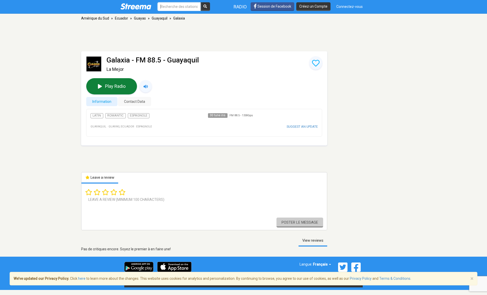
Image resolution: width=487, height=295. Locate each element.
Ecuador (121, 18)
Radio (240, 6)
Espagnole (138, 115)
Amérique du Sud (95, 18)
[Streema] (135, 6)
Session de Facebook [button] (274, 6)
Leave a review (102, 177)
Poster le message (300, 222)
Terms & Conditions (394, 278)
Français (320, 264)
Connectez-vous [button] (349, 7)
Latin (97, 115)
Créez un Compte (313, 6)
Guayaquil (159, 18)
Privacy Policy (361, 278)
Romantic (115, 115)
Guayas (140, 18)
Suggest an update (302, 126)
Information (101, 102)
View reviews (312, 240)
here (81, 278)
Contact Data (134, 102)
